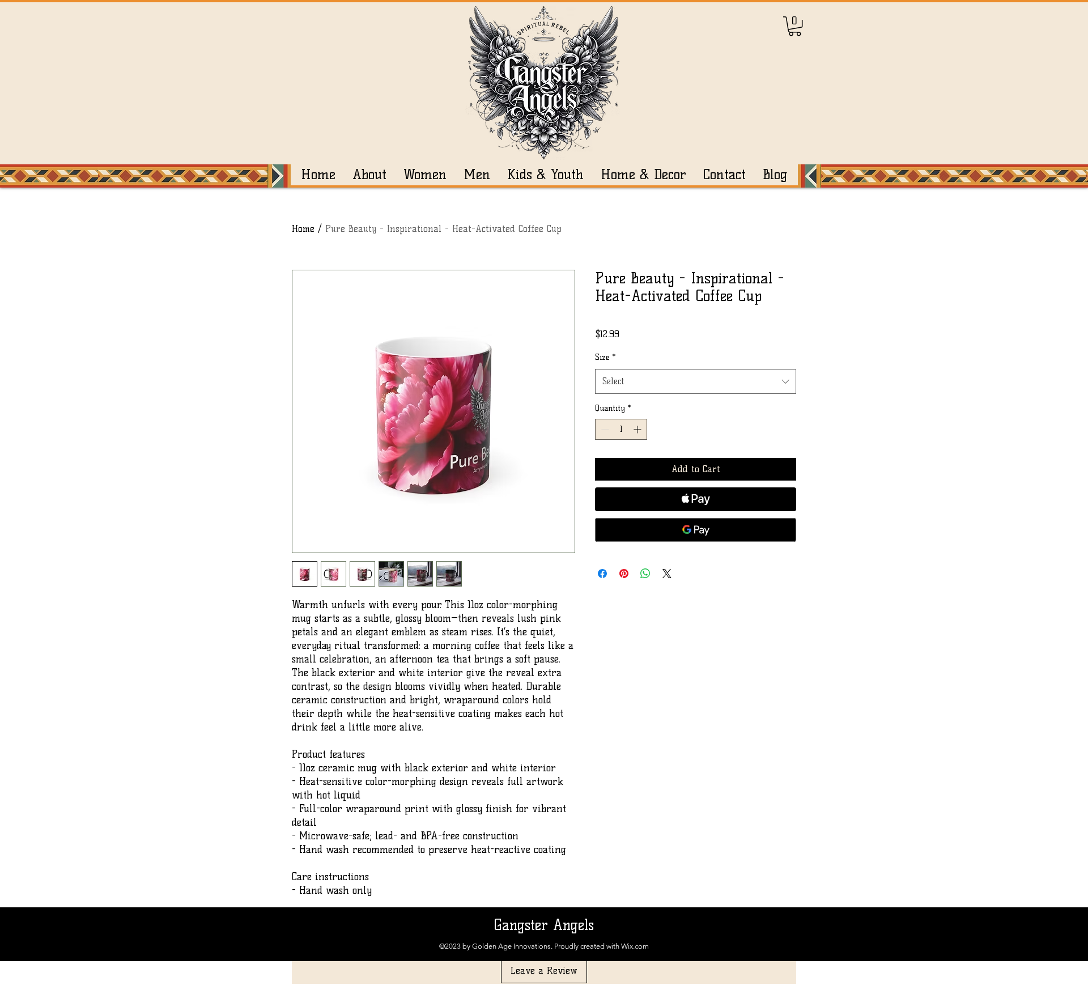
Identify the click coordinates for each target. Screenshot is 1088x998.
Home (303, 228)
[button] (794, 26)
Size (605, 357)
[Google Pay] (695, 530)
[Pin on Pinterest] (624, 573)
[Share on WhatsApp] (645, 573)
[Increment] (638, 429)
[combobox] (695, 381)
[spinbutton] (621, 429)
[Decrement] (604, 429)
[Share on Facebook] (602, 573)
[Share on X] (667, 573)
